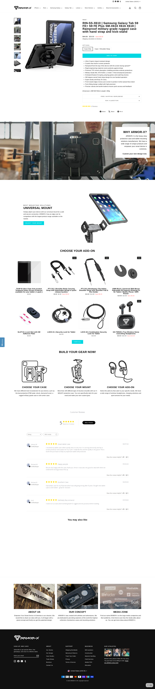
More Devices (89, 8)
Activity (100, 8)
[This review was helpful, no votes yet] (123, 475)
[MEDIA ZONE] (120, 596)
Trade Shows (50, 659)
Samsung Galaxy (55, 8)
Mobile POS (88, 662)
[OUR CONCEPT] (77, 596)
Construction (89, 653)
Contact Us (49, 665)
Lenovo (78, 8)
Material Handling (90, 656)
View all (77, 342)
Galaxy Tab (68, 8)
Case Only (87, 49)
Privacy (68, 659)
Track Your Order (71, 656)
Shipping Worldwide (71, 650)
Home (84, 19)
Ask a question (111, 100)
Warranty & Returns (71, 653)
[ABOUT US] (34, 596)
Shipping (85, 39)
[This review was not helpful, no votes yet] (126, 457)
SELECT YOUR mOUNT (33, 223)
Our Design (49, 653)
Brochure (49, 662)
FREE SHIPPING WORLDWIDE (112, 96)
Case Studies (50, 656)
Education (88, 665)
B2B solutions (89, 650)
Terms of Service (71, 662)
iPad (44, 8)
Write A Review (89, 422)
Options (86, 45)
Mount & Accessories (112, 8)
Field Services (89, 659)
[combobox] (34, 434)
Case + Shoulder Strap (102, 49)
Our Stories (49, 650)
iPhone (37, 8)
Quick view (29, 285)
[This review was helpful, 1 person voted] (123, 457)
